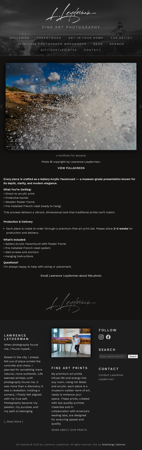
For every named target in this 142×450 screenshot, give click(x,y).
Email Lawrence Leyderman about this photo (71, 275)
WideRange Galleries (113, 444)
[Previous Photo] (3, 111)
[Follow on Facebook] (108, 336)
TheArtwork (49, 37)
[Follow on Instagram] (102, 336)
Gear (98, 44)
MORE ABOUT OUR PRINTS (69, 429)
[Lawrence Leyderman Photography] (71, 26)
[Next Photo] (139, 111)
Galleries (20, 37)
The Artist (121, 37)
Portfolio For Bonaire (72, 155)
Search (117, 44)
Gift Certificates (59, 50)
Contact (92, 50)
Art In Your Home (86, 37)
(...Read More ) (13, 421)
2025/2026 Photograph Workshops (52, 44)
